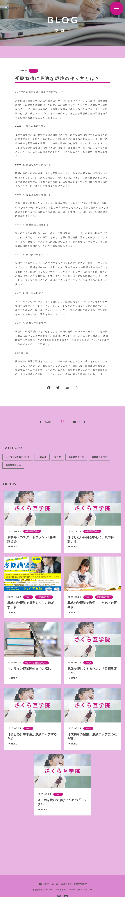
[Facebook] (49, 388)
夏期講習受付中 (99, 457)
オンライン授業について (18, 457)
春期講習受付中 (13, 465)
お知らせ (42, 457)
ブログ (33, 70)
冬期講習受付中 (76, 457)
